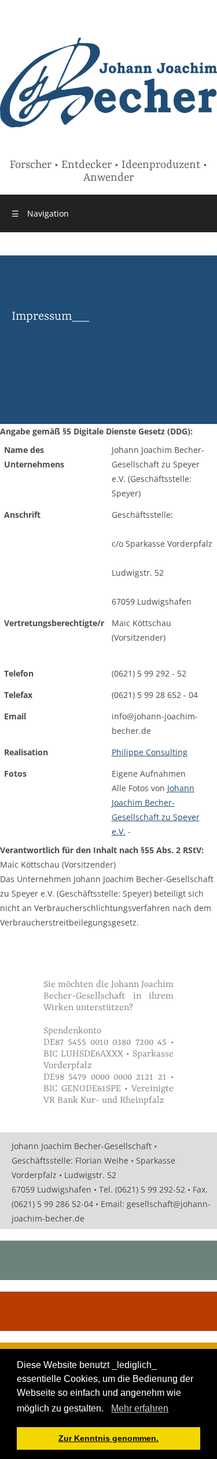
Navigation (40, 213)
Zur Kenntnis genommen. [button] (108, 1438)
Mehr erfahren (139, 1408)
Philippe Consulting (149, 752)
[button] (107, 1410)
